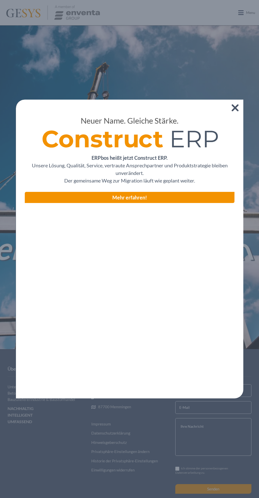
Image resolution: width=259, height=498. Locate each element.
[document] (129, 249)
